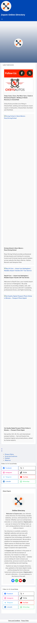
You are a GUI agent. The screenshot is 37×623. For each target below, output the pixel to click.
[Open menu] (2, 19)
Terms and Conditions (14, 620)
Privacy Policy (25, 620)
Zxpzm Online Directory (13, 15)
